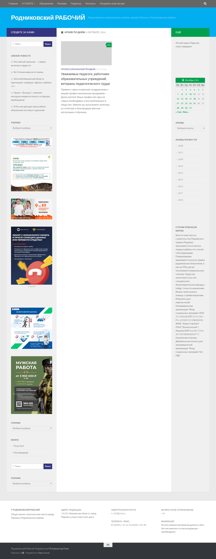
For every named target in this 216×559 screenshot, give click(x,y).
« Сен (178, 112)
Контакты (91, 3)
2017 (180, 152)
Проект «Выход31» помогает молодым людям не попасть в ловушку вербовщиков (30, 96)
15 (182, 98)
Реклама (62, 3)
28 (178, 108)
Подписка (76, 3)
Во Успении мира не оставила (28, 72)
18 (194, 98)
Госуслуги (19, 446)
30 (186, 108)
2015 (180, 166)
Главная (13, 3)
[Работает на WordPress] (23, 553)
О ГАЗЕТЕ (27, 3)
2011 (180, 193)
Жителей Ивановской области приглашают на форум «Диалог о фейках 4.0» (31, 82)
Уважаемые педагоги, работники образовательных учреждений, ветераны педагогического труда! (85, 79)
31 (190, 108)
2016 (180, 159)
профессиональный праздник (78, 69)
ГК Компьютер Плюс (59, 548)
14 (178, 98)
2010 (180, 200)
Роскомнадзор (21, 452)
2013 (180, 179)
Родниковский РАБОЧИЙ (48, 17)
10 (190, 94)
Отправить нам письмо (112, 3)
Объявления (46, 3)
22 (182, 103)
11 (194, 94)
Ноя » (186, 112)
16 (186, 98)
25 (194, 103)
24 (190, 103)
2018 (180, 145)
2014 (180, 173)
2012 (180, 186)
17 (190, 98)
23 (186, 103)
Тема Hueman (44, 553)
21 (178, 103)
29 (182, 108)
